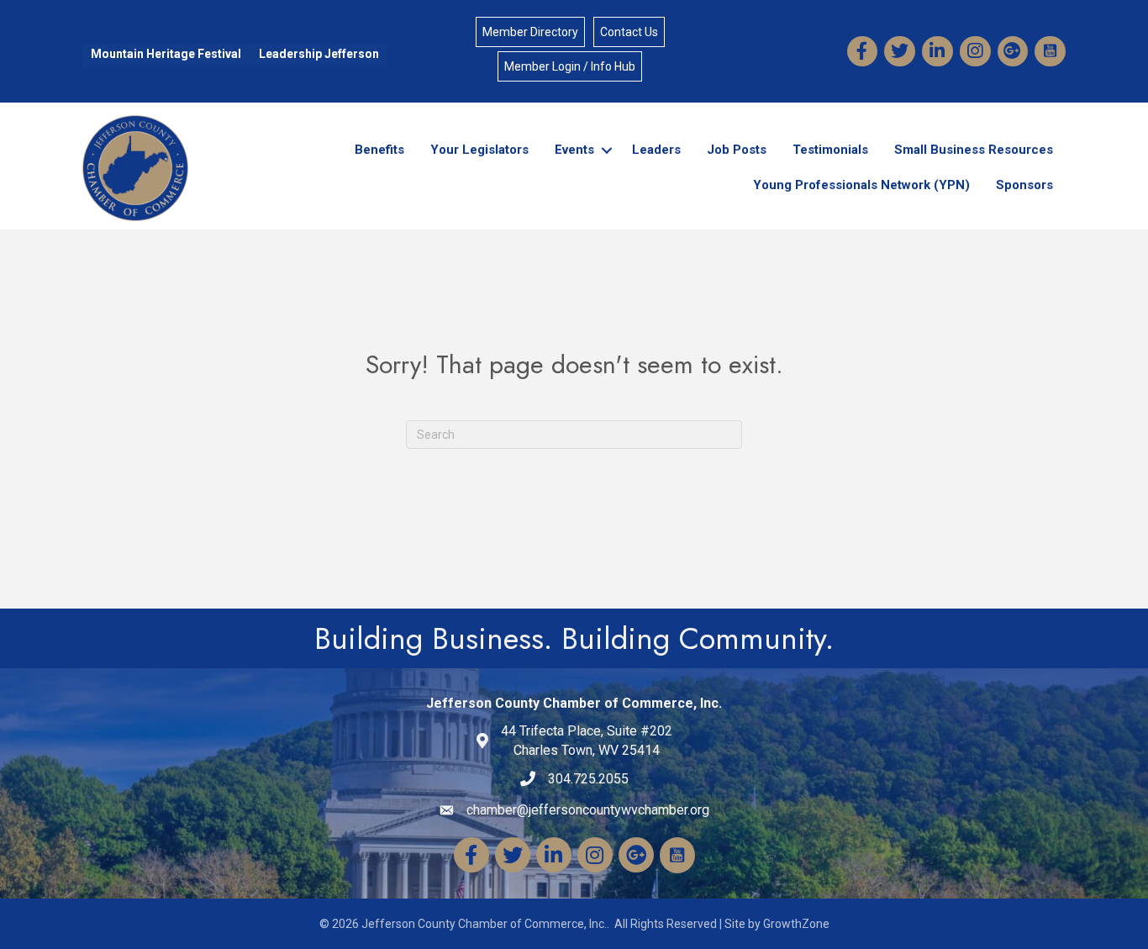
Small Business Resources (973, 149)
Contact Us (629, 32)
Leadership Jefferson (319, 54)
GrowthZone (796, 924)
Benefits (379, 149)
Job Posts (736, 149)
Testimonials (830, 149)
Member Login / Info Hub (569, 66)
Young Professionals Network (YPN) (861, 184)
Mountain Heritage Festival (166, 54)
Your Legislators (479, 149)
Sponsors (1024, 184)
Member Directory (530, 32)
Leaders (656, 149)
